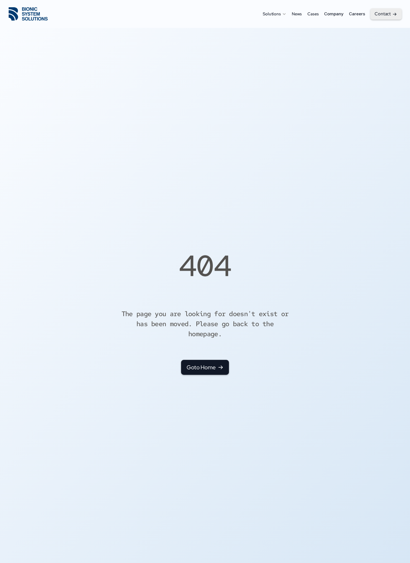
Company (333, 13)
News (297, 14)
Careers (357, 13)
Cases (313, 14)
